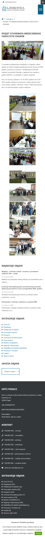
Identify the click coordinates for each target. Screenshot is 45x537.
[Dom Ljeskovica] (13, 8)
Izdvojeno (9, 19)
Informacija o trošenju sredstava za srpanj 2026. (19, 302)
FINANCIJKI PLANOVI (11, 330)
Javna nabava (8, 340)
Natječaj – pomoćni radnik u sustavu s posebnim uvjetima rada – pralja (20, 272)
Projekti (6, 353)
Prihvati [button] (38, 533)
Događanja (7, 327)
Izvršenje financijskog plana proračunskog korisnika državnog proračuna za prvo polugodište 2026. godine (22, 288)
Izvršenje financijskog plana (12, 337)
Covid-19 (6, 324)
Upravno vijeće (8, 356)
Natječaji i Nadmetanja (11, 345)
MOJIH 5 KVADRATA (10, 343)
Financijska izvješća (10, 332)
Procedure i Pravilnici (10, 351)
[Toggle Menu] (40, 9)
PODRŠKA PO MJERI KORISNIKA (15, 348)
